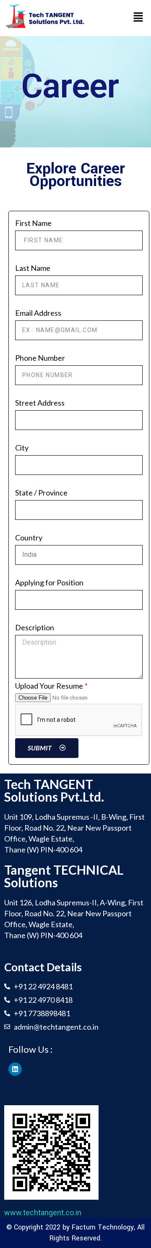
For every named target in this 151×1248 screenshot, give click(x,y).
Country (28, 537)
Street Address (40, 402)
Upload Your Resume (49, 685)
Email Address (38, 312)
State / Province (41, 492)
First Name (33, 223)
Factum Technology (103, 1227)
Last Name (32, 268)
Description (34, 627)
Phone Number (40, 357)
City (22, 447)
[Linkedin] (15, 1069)
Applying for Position (49, 582)
